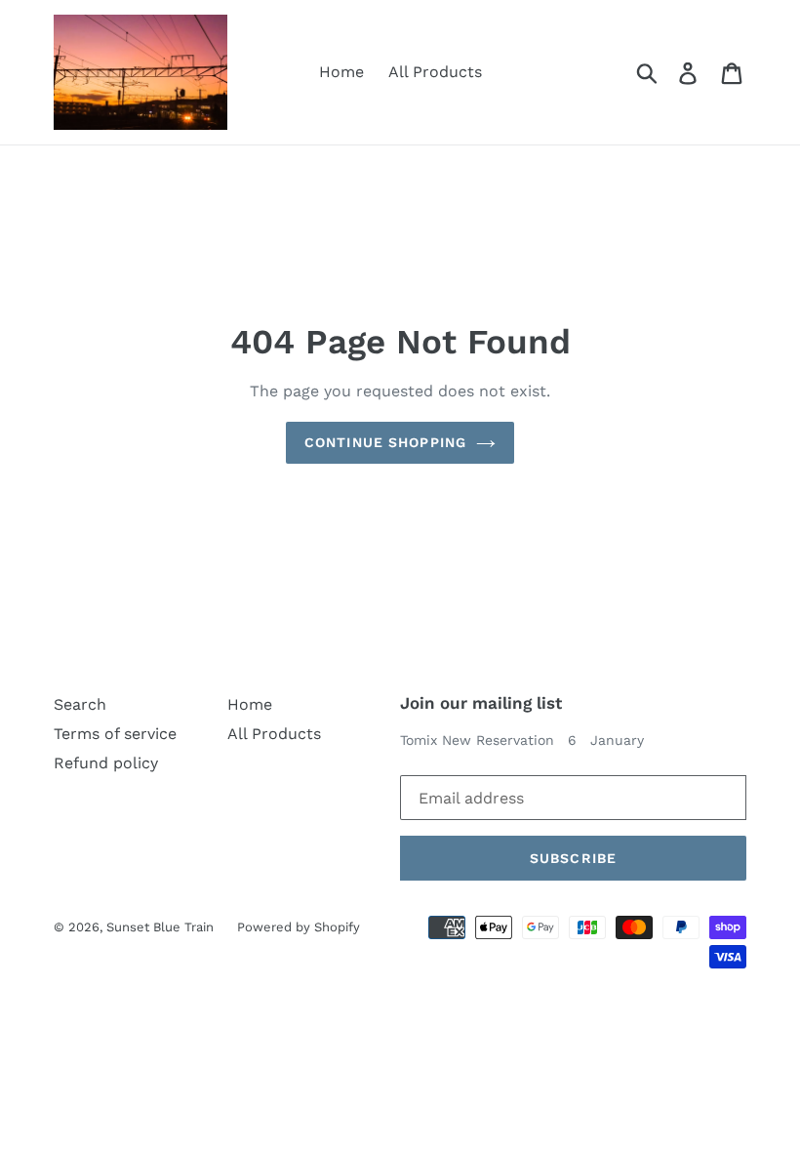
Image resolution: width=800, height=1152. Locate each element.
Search (80, 704)
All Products (435, 71)
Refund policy (106, 763)
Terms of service (115, 733)
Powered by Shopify (298, 927)
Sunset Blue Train (162, 927)
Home (341, 71)
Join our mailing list (481, 703)
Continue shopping (385, 442)
